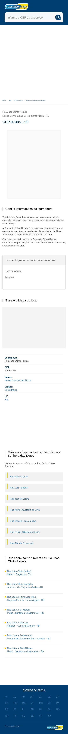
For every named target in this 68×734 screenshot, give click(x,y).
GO (15, 703)
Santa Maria (18, 100)
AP (31, 696)
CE (48, 696)
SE (32, 715)
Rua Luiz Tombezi (19, 487)
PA (57, 703)
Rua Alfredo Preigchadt (21, 543)
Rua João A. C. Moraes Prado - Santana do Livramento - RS (25, 611)
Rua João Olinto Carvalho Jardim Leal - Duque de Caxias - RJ (25, 585)
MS (41, 703)
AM (23, 696)
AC (6, 696)
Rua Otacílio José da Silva (23, 520)
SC (23, 715)
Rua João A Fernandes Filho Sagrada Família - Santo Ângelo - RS (25, 598)
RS (10, 100)
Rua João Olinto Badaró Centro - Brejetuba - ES (19, 572)
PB (6, 709)
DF (57, 696)
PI (23, 709)
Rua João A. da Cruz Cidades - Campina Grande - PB (23, 624)
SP (40, 715)
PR (32, 709)
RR (6, 715)
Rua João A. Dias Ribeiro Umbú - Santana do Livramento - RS (25, 650)
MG (32, 703)
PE (15, 709)
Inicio (4, 100)
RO (58, 709)
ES (6, 703)
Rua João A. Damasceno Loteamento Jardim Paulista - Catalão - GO (28, 637)
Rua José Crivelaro (19, 498)
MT (49, 703)
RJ (40, 709)
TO (49, 715)
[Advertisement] (34, 61)
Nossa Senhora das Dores (36, 100)
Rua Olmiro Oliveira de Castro (25, 532)
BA (40, 696)
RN (49, 709)
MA (23, 703)
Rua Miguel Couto (19, 476)
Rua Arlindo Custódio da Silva (25, 509)
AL (14, 696)
